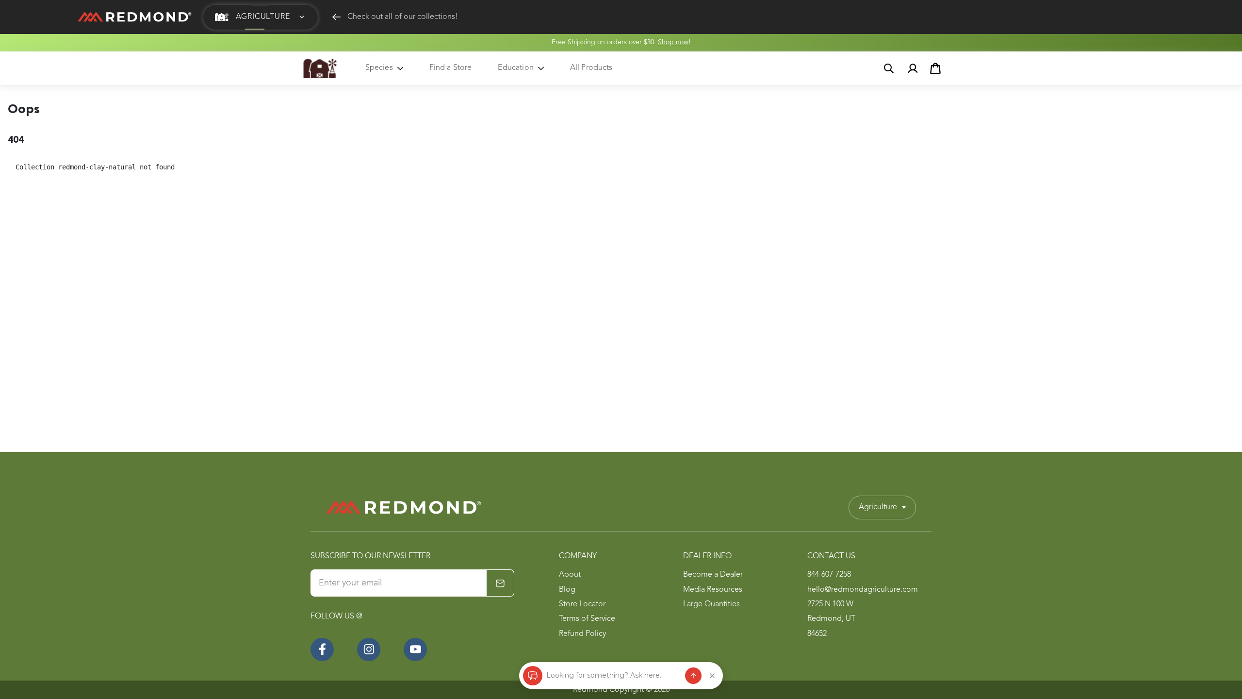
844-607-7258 (829, 575)
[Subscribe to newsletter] (500, 583)
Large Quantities (711, 604)
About (570, 575)
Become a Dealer (713, 575)
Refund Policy (582, 634)
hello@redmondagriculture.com (862, 590)
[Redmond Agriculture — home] (320, 68)
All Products (591, 68)
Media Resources (712, 590)
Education (515, 68)
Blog (567, 590)
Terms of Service (587, 619)
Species (379, 68)
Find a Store (450, 68)
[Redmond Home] (403, 507)
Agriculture (878, 507)
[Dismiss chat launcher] (712, 675)
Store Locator (582, 604)
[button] (260, 17)
